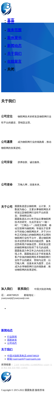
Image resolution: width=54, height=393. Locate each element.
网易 (18, 368)
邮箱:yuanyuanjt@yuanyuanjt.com (23, 359)
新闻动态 (14, 46)
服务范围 (14, 30)
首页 (10, 22)
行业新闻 (12, 336)
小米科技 (24, 368)
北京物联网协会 (36, 365)
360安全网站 (25, 365)
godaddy (47, 365)
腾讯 (5, 368)
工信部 (16, 365)
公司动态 (12, 343)
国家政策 (12, 340)
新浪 (14, 368)
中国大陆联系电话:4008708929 (23, 355)
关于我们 (14, 53)
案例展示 (14, 38)
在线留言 (14, 61)
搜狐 (9, 368)
